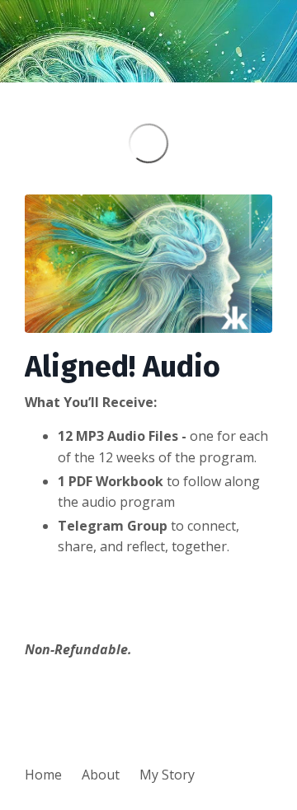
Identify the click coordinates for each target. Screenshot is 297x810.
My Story (167, 775)
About (101, 775)
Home (43, 775)
